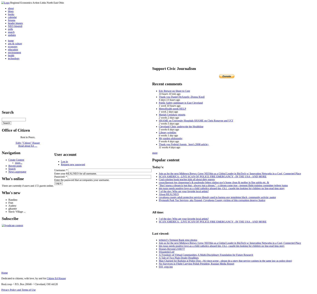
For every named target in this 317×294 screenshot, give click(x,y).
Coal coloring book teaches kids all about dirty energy (187, 179)
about (11, 8)
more (155, 153)
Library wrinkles (167, 132)
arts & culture (15, 43)
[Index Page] (5, 2)
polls (10, 29)
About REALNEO (169, 194)
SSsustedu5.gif (166, 251)
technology (13, 58)
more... (18, 162)
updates (12, 35)
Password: (60, 176)
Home (4, 272)
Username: (61, 170)
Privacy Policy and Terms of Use (18, 289)
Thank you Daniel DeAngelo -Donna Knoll (182, 96)
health (11, 55)
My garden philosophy (170, 138)
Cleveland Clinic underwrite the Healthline (181, 126)
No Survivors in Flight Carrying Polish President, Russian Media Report (196, 263)
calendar (12, 17)
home (11, 40)
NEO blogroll (15, 26)
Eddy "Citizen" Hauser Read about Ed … (28, 144)
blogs (11, 11)
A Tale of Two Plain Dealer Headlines (179, 257)
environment (14, 52)
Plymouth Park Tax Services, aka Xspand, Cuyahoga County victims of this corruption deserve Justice (212, 200)
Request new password (73, 164)
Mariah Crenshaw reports (172, 114)
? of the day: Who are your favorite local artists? (184, 191)
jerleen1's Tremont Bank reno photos (178, 240)
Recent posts (15, 165)
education (13, 49)
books (11, 14)
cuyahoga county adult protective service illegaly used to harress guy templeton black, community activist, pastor (217, 197)
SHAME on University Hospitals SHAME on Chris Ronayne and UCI (196, 120)
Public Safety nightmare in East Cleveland (181, 102)
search (11, 32)
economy (13, 46)
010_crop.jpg (166, 266)
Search (12, 168)
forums (11, 20)
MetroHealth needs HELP (172, 108)
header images (15, 23)
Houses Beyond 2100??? (172, 249)
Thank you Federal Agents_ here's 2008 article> (184, 144)
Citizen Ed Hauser (56, 278)
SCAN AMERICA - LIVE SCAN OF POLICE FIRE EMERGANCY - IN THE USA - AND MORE (212, 176)
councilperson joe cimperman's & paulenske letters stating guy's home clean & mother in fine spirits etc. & (214, 182)
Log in (64, 161)
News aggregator (17, 171)
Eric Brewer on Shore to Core (174, 91)
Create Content (16, 159)
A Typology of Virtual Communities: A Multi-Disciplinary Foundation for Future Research (206, 254)
